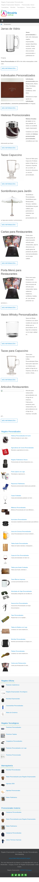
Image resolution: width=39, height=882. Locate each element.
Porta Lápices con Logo (18, 471)
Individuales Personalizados (18, 75)
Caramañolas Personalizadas (14, 705)
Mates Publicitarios (11, 797)
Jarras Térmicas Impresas (13, 840)
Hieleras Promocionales (15, 115)
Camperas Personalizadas (13, 812)
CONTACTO (23, 870)
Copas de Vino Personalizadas (20, 555)
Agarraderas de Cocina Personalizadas (22, 447)
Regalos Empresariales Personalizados (12, 2)
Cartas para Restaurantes (16, 231)
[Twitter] (16, 875)
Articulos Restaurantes (14, 386)
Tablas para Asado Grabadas (19, 567)
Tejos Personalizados (17, 615)
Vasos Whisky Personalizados (19, 314)
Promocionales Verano (28, 5)
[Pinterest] (22, 875)
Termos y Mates (30, 7)
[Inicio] (1, 24)
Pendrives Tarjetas (11, 734)
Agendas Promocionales (13, 790)
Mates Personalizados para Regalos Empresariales (21, 776)
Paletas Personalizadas (18, 651)
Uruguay (29, 870)
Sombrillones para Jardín (16, 191)
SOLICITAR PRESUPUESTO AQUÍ (19, 858)
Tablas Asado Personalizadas (19, 543)
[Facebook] (12, 875)
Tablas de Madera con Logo (19, 627)
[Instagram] (19, 875)
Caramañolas (5, 7)
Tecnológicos (21, 7)
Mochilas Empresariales (13, 698)
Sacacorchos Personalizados (19, 603)
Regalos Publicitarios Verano (19, 459)
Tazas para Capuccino (14, 350)
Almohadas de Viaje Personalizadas (21, 591)
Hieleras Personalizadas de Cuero (21, 435)
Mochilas (12, 7)
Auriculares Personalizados (19, 519)
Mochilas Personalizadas (18, 639)
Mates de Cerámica (11, 712)
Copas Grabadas (16, 495)
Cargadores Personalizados (14, 741)
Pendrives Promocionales (13, 755)
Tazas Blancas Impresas (18, 579)
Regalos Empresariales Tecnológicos (16, 692)
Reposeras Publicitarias (18, 483)
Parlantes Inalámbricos (12, 685)
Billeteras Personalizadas (18, 507)
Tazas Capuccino (11, 154)
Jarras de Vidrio (10, 28)
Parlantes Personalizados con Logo (16, 748)
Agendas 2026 (10, 783)
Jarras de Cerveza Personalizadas (21, 531)
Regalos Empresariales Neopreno (10, 5)
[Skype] (25, 875)
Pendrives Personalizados (13, 727)
